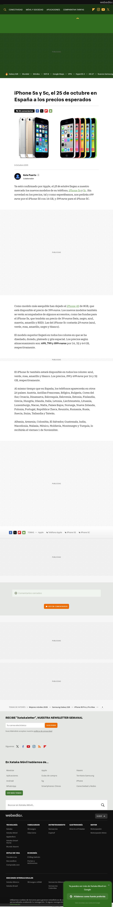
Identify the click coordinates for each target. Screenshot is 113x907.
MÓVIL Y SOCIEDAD (34, 9)
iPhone (79, 780)
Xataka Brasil (12, 886)
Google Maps (58, 74)
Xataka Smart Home (12, 841)
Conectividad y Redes (86, 786)
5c (84, 190)
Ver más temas (14, 793)
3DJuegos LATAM (34, 882)
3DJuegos (31, 829)
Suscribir (51, 725)
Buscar (102, 804)
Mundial (25, 74)
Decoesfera (11, 861)
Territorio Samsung (85, 775)
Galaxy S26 (13, 74)
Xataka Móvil (11, 832)
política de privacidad (43, 731)
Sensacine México (56, 882)
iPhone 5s (75, 190)
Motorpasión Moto (99, 832)
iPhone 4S (73, 306)
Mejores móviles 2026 (38, 707)
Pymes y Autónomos (32, 862)
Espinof (52, 832)
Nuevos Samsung (105, 74)
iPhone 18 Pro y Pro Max (84, 707)
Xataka (9, 829)
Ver (58, 606)
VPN (70, 74)
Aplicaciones (12, 775)
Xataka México (12, 882)
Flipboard (93, 9)
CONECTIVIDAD (16, 9)
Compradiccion (13, 864)
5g (42, 780)
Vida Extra (31, 832)
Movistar (10, 770)
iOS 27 (91, 74)
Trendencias (11, 857)
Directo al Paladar (77, 829)
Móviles (36, 74)
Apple (41, 532)
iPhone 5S (71, 532)
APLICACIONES (53, 9)
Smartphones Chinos (51, 786)
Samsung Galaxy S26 (61, 707)
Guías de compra (49, 775)
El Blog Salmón (33, 857)
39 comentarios (26, 111)
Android (10, 780)
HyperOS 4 (80, 74)
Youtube (103, 9)
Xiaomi (79, 770)
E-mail (50, 111)
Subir (99, 816)
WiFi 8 (46, 74)
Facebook (37, 111)
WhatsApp (11, 786)
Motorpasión (96, 829)
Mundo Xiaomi (12, 846)
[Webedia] (106, 2)
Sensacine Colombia (53, 887)
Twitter (108, 9)
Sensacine (53, 829)
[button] (31, 175)
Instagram (98, 9)
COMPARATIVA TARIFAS (73, 9)
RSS (39, 746)
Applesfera (11, 836)
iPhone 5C (85, 532)
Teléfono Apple (55, 532)
